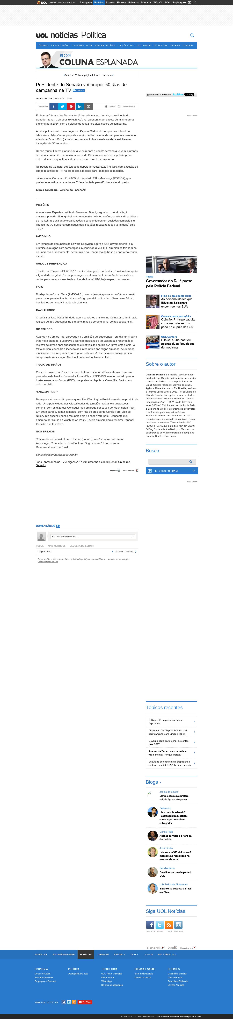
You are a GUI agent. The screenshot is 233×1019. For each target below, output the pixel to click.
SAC (74, 2)
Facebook (80, 189)
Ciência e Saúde (60, 45)
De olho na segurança (112, 985)
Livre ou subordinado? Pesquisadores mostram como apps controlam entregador (173, 818)
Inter (89, 45)
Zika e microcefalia (144, 973)
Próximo (108, 75)
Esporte (110, 2)
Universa (133, 2)
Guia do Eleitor (175, 977)
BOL (167, 2)
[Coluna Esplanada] (116, 59)
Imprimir (113, 470)
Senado (41, 465)
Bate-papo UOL (167, 954)
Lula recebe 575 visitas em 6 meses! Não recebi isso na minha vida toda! (175, 856)
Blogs (152, 782)
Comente (80, 90)
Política (93, 35)
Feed (169, 931)
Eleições (174, 969)
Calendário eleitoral (177, 973)
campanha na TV (54, 462)
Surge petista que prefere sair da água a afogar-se (173, 797)
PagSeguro (179, 2)
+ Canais (187, 45)
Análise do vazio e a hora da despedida (175, 837)
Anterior (68, 75)
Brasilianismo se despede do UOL (175, 874)
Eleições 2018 (125, 45)
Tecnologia (161, 45)
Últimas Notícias (176, 985)
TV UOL (158, 2)
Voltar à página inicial (86, 75)
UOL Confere (144, 45)
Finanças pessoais (44, 977)
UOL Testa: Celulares (111, 973)
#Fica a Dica (107, 977)
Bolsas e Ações (42, 973)
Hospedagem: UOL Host (190, 1016)
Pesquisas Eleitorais (178, 981)
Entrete (121, 2)
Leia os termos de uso (48, 561)
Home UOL (41, 954)
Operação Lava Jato (78, 973)
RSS (74, 1002)
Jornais (99, 45)
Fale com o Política (154, 948)
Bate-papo (86, 2)
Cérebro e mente (143, 977)
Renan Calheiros (119, 462)
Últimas (43, 45)
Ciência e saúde (145, 969)
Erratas (171, 948)
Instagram (178, 931)
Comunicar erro (128, 470)
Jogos (148, 954)
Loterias (175, 45)
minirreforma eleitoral (96, 462)
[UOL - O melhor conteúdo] (41, 4)
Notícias (99, 2)
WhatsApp (106, 981)
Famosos (146, 2)
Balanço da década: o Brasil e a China (175, 890)
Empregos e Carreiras (45, 981)
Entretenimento (64, 954)
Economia (77, 45)
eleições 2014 (73, 462)
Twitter (62, 189)
